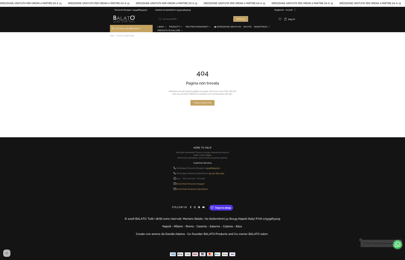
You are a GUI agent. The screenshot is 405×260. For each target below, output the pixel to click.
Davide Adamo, (176, 234)
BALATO (124, 19)
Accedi (289, 10)
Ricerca (241, 19)
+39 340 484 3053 (216, 173)
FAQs (208, 155)
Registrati (279, 10)
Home (112, 36)
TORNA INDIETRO (202, 103)
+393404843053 (183, 10)
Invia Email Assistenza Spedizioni (192, 189)
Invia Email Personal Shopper (190, 184)
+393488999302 (139, 10)
